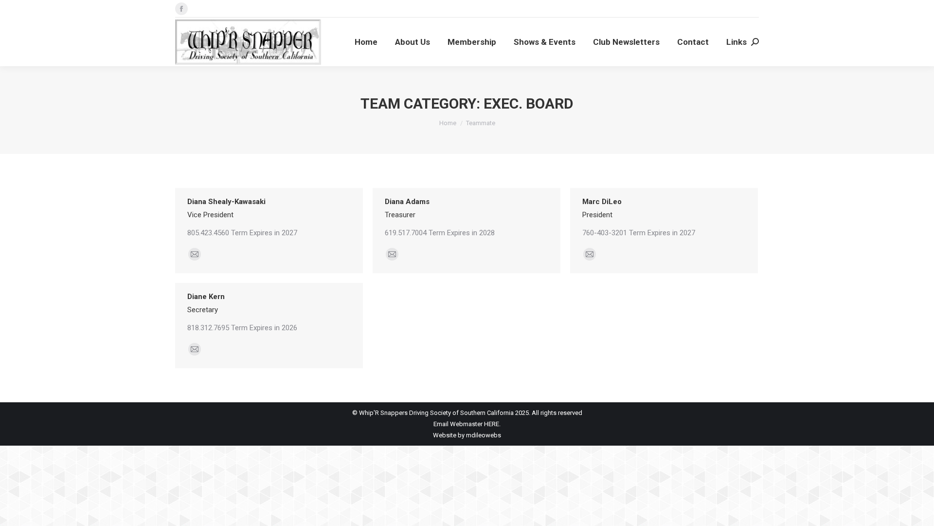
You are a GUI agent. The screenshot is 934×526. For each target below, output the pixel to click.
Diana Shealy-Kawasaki (226, 201)
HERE (491, 424)
